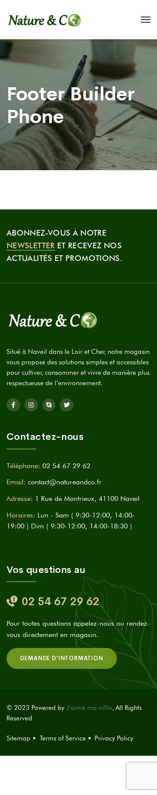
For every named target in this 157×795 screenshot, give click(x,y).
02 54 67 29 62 (66, 466)
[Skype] (49, 405)
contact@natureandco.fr (65, 482)
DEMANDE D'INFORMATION (61, 658)
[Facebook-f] (13, 405)
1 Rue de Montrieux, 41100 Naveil (87, 498)
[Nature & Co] (46, 20)
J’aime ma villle (89, 708)
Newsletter (31, 245)
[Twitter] (66, 405)
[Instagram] (31, 405)
